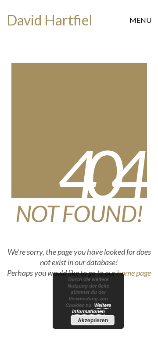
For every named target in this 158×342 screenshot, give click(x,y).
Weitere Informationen (91, 308)
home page (134, 273)
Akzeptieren (93, 320)
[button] (140, 20)
